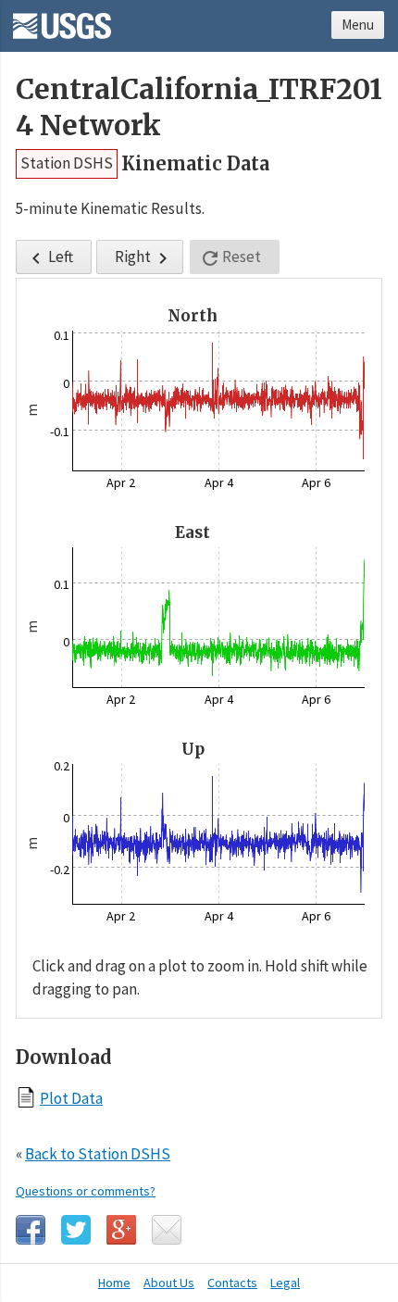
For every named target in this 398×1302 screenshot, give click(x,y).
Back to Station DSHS (97, 1154)
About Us (168, 1282)
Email (166, 1230)
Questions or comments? (85, 1191)
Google (121, 1230)
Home (114, 1282)
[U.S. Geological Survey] (62, 19)
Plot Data (71, 1098)
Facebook (30, 1230)
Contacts (232, 1282)
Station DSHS (66, 163)
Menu (358, 24)
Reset (230, 257)
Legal (285, 1282)
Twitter (76, 1230)
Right (144, 257)
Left (49, 257)
